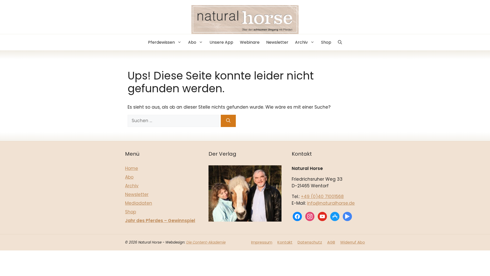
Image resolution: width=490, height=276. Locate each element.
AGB (331, 242)
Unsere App (221, 42)
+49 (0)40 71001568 (322, 196)
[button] (340, 42)
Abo (192, 42)
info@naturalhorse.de (331, 203)
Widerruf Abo (352, 242)
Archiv (301, 42)
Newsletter (277, 42)
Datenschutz (310, 242)
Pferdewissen (161, 42)
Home (131, 168)
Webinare (250, 42)
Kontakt (284, 242)
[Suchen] (228, 121)
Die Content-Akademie (206, 242)
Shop (326, 42)
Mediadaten (138, 203)
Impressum (261, 242)
